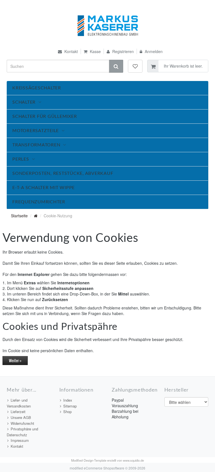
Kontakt (70, 51)
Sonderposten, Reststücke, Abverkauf (62, 173)
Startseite (19, 215)
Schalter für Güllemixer (44, 116)
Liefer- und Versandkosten (19, 403)
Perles (20, 159)
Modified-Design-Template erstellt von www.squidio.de (107, 460)
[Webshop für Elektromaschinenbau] (107, 25)
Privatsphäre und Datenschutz (22, 431)
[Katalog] (36, 215)
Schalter (24, 102)
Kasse (95, 51)
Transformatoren (36, 145)
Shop (67, 411)
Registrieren (122, 51)
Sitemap (70, 406)
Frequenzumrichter (38, 202)
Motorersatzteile (35, 130)
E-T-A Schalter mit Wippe (43, 187)
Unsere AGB (21, 417)
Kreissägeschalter (36, 88)
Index (67, 400)
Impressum (20, 440)
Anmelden (153, 51)
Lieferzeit (18, 411)
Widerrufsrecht (22, 423)
